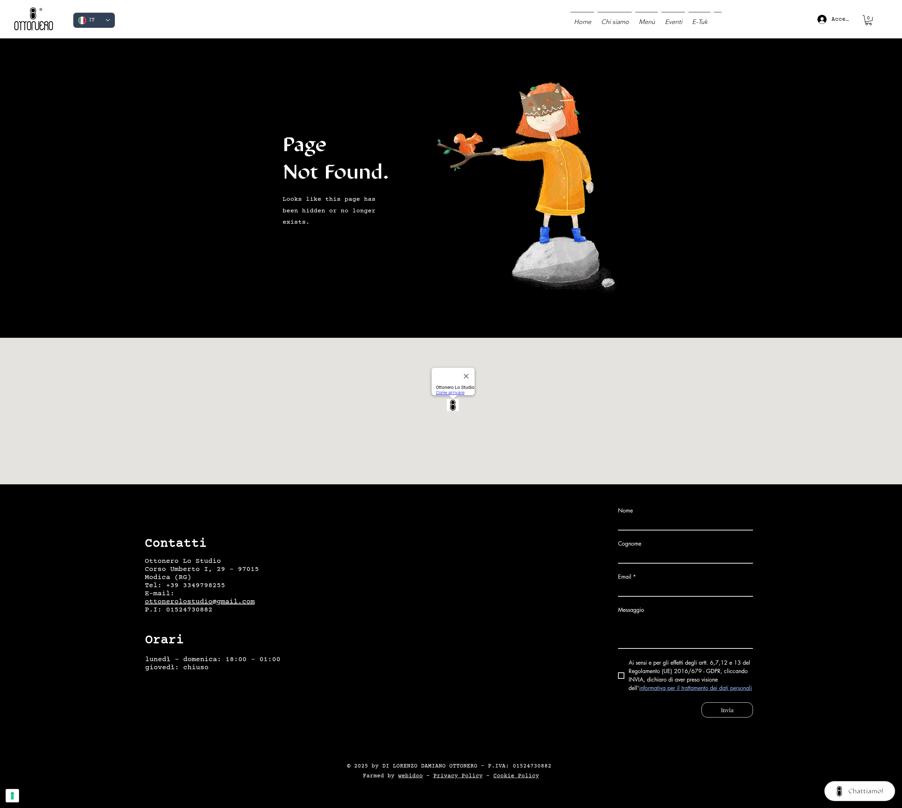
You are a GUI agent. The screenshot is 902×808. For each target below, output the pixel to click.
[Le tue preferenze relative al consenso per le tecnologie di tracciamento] (12, 795)
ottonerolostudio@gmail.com (200, 602)
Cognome (629, 543)
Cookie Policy (516, 776)
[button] (869, 20)
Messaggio (631, 610)
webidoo (410, 776)
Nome (625, 510)
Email (627, 576)
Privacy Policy (458, 776)
